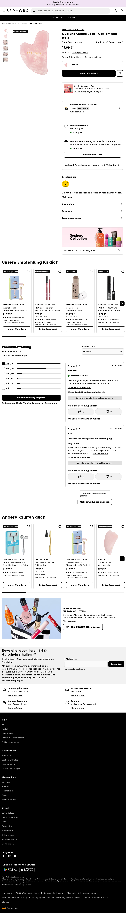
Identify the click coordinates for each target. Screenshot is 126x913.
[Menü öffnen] (4, 11)
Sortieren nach (88, 346)
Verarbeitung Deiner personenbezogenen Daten (26, 669)
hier (23, 877)
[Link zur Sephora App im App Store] (27, 869)
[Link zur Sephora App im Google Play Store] (10, 869)
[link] (31, 398)
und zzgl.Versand (80, 53)
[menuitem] (115, 11)
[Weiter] (122, 303)
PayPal (88, 57)
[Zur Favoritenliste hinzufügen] (28, 272)
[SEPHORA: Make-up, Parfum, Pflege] (18, 10)
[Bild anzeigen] (5, 30)
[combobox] (103, 351)
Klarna (99, 57)
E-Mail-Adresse (70, 659)
